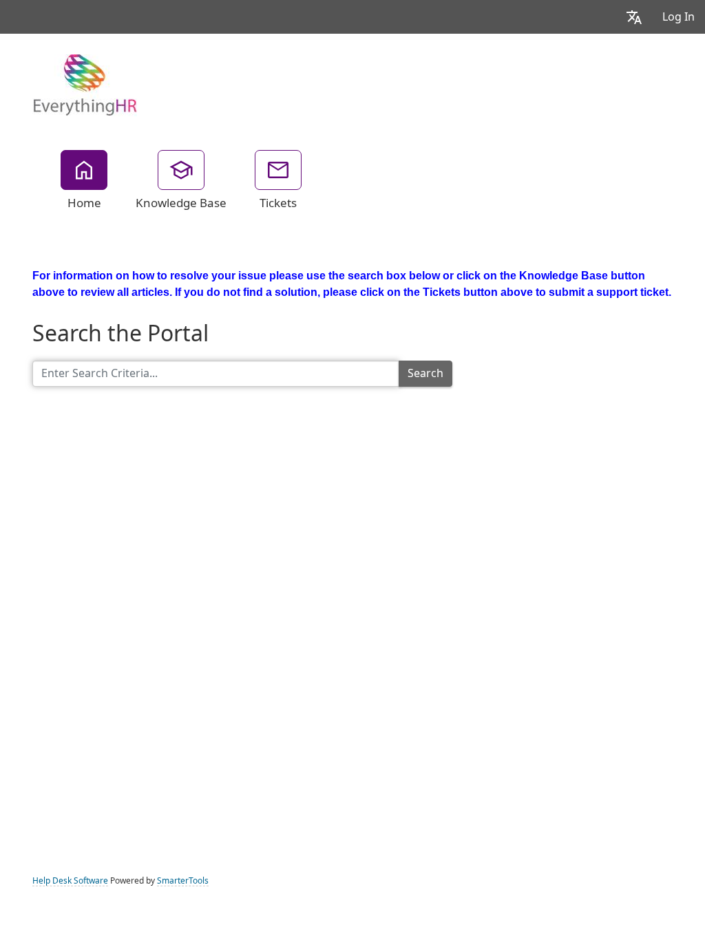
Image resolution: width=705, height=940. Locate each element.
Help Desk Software (70, 881)
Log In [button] (678, 16)
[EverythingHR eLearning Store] (84, 84)
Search (425, 373)
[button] (634, 17)
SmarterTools (183, 881)
